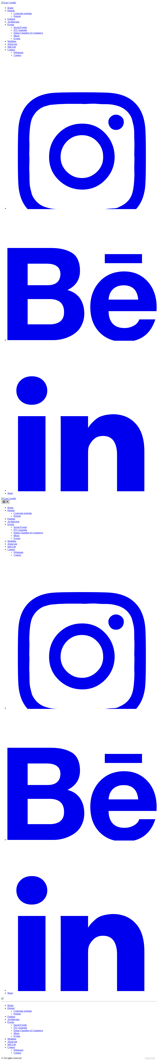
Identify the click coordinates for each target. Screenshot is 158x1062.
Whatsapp (18, 52)
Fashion (11, 19)
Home (10, 8)
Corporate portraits (23, 13)
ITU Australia (20, 30)
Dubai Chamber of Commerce (28, 33)
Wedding (11, 41)
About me (12, 44)
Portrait (11, 10)
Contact (11, 49)
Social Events (20, 27)
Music (17, 35)
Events (10, 24)
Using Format (150, 1058)
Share (10, 493)
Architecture (13, 21)
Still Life (11, 47)
